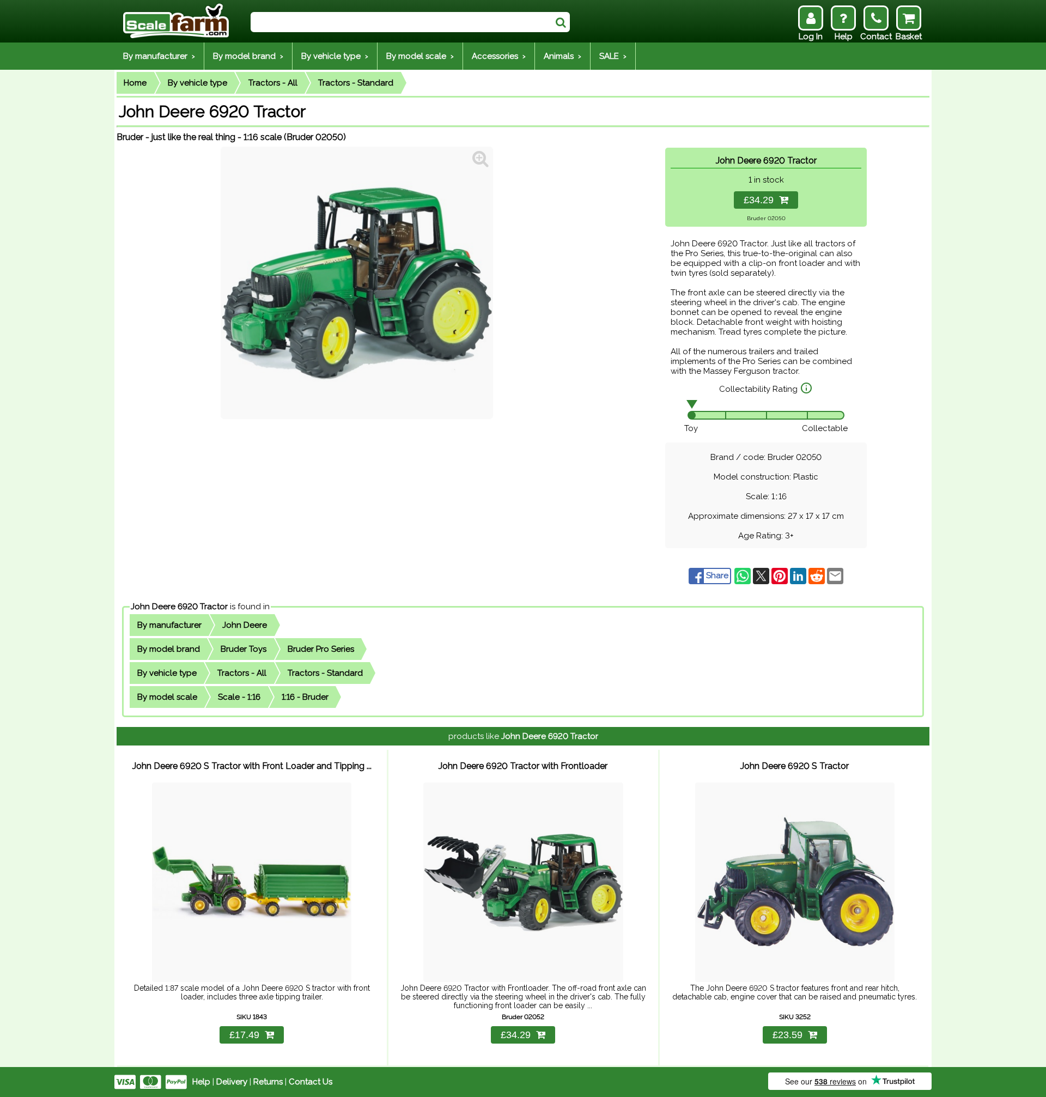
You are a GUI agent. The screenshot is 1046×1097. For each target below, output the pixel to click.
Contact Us (310, 1082)
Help (201, 1082)
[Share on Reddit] (817, 575)
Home (135, 83)
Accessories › (499, 56)
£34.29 (761, 200)
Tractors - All (272, 83)
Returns (268, 1082)
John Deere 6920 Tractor (179, 606)
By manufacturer (169, 625)
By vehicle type (197, 83)
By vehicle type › (334, 56)
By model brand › (248, 56)
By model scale (167, 697)
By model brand (168, 649)
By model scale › (420, 56)
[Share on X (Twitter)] (762, 575)
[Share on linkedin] (799, 575)
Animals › (562, 56)
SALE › (613, 56)
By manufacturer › (159, 56)
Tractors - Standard (355, 83)
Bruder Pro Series (321, 649)
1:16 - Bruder (305, 697)
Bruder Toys (243, 649)
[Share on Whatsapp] (743, 575)
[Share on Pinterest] (780, 575)
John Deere (244, 625)
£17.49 (244, 1034)
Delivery (231, 1082)
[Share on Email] (835, 575)
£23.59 (787, 1034)
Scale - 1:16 (239, 697)
